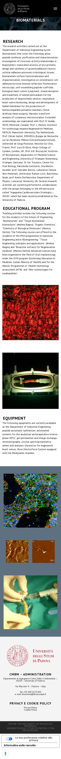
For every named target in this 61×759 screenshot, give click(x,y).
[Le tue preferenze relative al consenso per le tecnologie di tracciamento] (5, 754)
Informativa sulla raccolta (20, 745)
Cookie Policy (30, 709)
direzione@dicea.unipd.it (34, 694)
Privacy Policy (30, 707)
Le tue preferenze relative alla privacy (33, 739)
